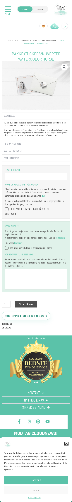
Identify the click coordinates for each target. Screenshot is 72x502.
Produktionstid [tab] (11, 158)
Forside (10, 40)
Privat (25, 9)
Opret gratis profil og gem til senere (26, 315)
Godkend (36, 480)
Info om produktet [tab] (13, 143)
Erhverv (40, 9)
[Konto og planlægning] (54, 26)
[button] (66, 444)
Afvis (36, 490)
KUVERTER (36, 40)
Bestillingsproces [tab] (13, 150)
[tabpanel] (36, 129)
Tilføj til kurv (26, 304)
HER (43, 195)
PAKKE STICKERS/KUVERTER (49, 40)
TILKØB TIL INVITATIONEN (23, 40)
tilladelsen (60, 237)
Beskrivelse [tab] (9, 115)
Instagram (18, 242)
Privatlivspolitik (34, 497)
